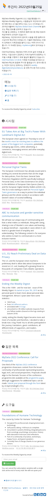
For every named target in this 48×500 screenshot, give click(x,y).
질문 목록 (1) (13, 90)
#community (7, 333)
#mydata (16, 391)
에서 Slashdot (38, 155)
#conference (7, 391)
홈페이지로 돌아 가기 (13, 480)
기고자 (5, 490)
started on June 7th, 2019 (26, 290)
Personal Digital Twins (14, 167)
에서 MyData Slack (37, 388)
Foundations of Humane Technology (22, 415)
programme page (36, 378)
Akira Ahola (30, 241)
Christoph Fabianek (33, 330)
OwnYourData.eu (14, 488)
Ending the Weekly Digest (16, 283)
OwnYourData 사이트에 (11, 60)
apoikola (29, 200)
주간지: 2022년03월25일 (25, 7)
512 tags (22, 306)
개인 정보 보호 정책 (36, 488)
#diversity (24, 243)
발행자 (25, 488)
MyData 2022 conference (26, 364)
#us (15, 273)
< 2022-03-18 (7, 74)
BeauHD (29, 155)
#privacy (10, 273)
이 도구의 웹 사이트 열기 (26, 448)
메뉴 (44, 335)
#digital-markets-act (10, 157)
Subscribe (36, 109)
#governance (16, 202)
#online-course (8, 448)
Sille (27, 388)
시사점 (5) (11, 85)
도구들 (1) (11, 95)
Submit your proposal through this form (24, 383)
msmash (29, 271)
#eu (20, 157)
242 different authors (19, 304)
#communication (13, 243)
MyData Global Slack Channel (27, 26)
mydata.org (27, 45)
